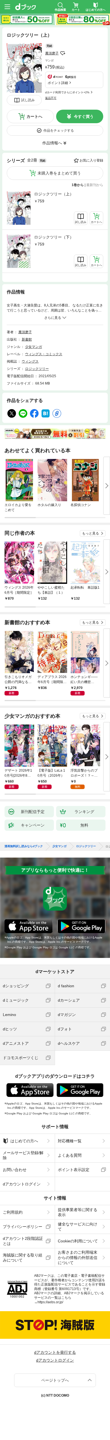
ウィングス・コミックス (43, 354)
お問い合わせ (15, 1169)
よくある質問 (70, 1155)
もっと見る (90, 533)
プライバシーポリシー (22, 1226)
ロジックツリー (37, 369)
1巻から (78, 185)
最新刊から (94, 185)
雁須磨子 (52, 53)
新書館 (27, 339)
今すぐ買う (84, 116)
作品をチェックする (58, 130)
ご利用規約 (13, 1212)
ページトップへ (55, 1380)
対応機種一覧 (70, 1141)
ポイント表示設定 (73, 1169)
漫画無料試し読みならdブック (24, 846)
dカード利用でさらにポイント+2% (67, 92)
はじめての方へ (24, 1141)
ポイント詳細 (58, 83)
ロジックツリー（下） (54, 237)
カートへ (34, 116)
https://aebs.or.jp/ (50, 1302)
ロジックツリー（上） (54, 194)
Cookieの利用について (78, 1241)
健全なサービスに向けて (77, 1226)
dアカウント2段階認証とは (23, 1241)
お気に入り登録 (91, 160)
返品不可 (50, 98)
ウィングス (30, 361)
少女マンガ (33, 347)
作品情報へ (52, 143)
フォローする (62, 53)
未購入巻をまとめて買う (59, 173)
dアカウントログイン (22, 1184)
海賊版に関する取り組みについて (22, 1257)
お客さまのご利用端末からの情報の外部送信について (77, 1257)
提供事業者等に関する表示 (77, 1212)
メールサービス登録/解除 (23, 1155)
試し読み (28, 100)
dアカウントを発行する (55, 1352)
